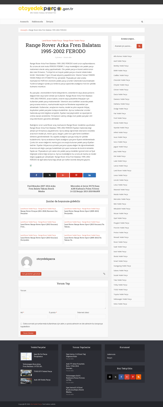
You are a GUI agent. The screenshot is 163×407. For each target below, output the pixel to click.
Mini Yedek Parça (120, 204)
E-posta (53, 312)
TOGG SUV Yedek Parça (43, 371)
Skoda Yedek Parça (120, 256)
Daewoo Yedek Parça (121, 99)
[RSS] (138, 377)
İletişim (49, 21)
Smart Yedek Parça (120, 261)
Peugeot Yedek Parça (121, 223)
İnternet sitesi (83, 312)
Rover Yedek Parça (120, 242)
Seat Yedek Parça (120, 251)
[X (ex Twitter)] (115, 377)
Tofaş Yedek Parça (120, 285)
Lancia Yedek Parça (121, 166)
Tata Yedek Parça (120, 280)
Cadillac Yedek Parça (121, 75)
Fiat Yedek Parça (120, 113)
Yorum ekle (67, 57)
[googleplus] (127, 377)
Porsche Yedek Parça (121, 228)
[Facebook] (121, 377)
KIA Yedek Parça (119, 156)
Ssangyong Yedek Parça (122, 266)
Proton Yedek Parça (121, 232)
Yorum (23, 290)
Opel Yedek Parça (120, 218)
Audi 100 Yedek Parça (42, 380)
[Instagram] (109, 377)
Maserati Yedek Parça (121, 190)
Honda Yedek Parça (121, 123)
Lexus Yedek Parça (120, 175)
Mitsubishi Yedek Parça (122, 209)
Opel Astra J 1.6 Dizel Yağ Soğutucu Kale (76, 355)
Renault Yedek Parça (121, 237)
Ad (22, 312)
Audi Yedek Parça (120, 61)
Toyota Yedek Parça (121, 294)
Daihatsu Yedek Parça (121, 104)
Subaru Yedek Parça (121, 270)
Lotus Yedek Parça (120, 185)
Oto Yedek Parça (36, 404)
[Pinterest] (132, 377)
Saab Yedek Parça (120, 247)
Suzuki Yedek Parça (121, 275)
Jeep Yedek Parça (120, 151)
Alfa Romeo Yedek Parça (123, 56)
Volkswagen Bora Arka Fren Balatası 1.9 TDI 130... (33, 365)
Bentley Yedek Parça (121, 66)
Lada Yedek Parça (120, 161)
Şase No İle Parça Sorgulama (40, 355)
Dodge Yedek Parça (121, 109)
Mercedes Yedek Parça (122, 199)
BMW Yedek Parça (120, 70)
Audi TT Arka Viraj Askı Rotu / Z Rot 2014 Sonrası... (75, 366)
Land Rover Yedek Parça (52, 40)
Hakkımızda (37, 21)
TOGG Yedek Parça (120, 290)
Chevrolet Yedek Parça (122, 80)
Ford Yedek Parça (120, 118)
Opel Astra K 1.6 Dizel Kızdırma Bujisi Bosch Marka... (75, 389)
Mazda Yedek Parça (121, 194)
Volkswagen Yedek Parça (123, 299)
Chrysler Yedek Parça (121, 85)
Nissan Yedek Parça (121, 213)
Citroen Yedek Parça (121, 90)
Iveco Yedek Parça (120, 142)
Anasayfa (24, 21)
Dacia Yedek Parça (120, 94)
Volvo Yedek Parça (120, 304)
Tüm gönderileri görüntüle (31, 274)
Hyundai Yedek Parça (121, 128)
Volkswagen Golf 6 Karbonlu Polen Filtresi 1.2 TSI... (75, 378)
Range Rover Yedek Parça (73, 40)
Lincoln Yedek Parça (121, 180)
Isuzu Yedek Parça (120, 137)
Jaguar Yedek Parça (121, 147)
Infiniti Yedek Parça (120, 132)
